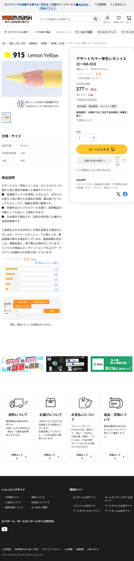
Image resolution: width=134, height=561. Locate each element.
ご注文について (13, 502)
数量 (78, 131)
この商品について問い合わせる (95, 169)
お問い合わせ (93, 549)
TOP (4, 43)
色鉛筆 (44, 43)
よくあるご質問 (39, 507)
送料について (85, 120)
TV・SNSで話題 (83, 32)
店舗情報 (101, 4)
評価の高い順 (40, 301)
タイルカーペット (107, 32)
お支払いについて (40, 502)
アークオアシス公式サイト (118, 505)
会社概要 (69, 549)
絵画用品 (33, 43)
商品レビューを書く (48, 262)
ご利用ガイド (119, 4)
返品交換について (14, 507)
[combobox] (63, 19)
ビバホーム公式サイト (84, 497)
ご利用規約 (6, 549)
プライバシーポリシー (51, 549)
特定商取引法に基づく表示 (26, 549)
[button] (107, 19)
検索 (52, 310)
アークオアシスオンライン (86, 510)
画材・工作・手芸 (17, 43)
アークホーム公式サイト (117, 510)
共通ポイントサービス (40, 6)
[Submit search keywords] (96, 19)
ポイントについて (88, 99)
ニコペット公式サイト (84, 505)
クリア (19, 315)
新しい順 (22, 301)
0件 (34, 259)
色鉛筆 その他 (57, 43)
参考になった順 (22, 306)
